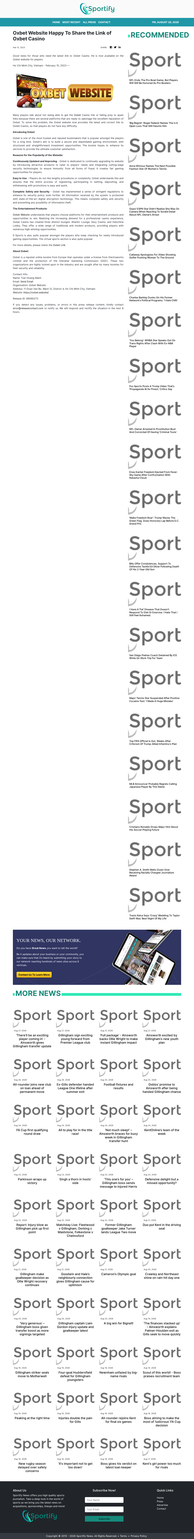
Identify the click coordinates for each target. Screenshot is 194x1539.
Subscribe (104, 1518)
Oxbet (77, 115)
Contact (161, 1508)
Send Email (26, 281)
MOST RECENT (71, 22)
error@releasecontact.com (28, 308)
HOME (56, 22)
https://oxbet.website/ (36, 292)
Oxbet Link (59, 245)
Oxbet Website (21, 214)
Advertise (162, 1504)
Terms (123, 1535)
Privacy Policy (139, 1535)
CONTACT (104, 22)
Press (160, 1501)
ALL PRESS (89, 22)
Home (160, 1497)
